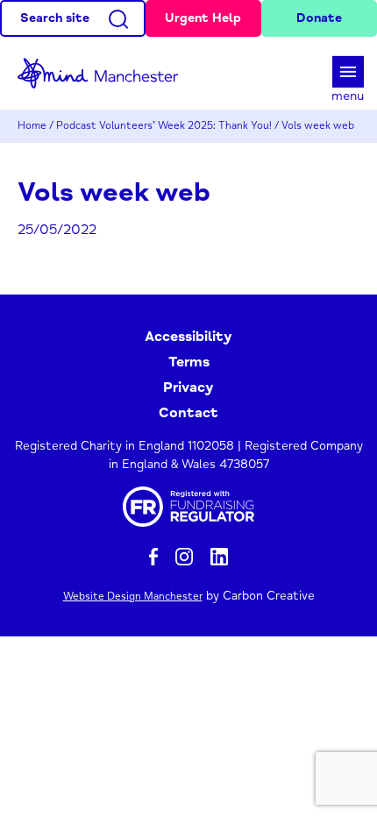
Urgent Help (203, 18)
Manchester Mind (105, 73)
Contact (188, 413)
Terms (189, 362)
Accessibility (188, 336)
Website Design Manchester (133, 596)
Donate (319, 18)
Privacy (188, 387)
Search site (54, 18)
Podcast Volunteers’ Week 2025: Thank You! (164, 125)
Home (32, 125)
